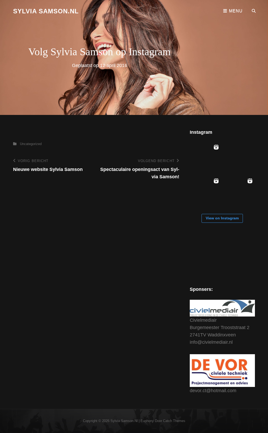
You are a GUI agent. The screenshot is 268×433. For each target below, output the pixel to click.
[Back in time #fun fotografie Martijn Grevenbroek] (239, 191)
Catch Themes (174, 421)
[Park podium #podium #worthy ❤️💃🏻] (205, 191)
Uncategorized (31, 144)
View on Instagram (222, 218)
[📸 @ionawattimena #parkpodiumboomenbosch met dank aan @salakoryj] (239, 158)
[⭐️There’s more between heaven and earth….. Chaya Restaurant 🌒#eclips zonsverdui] (205, 158)
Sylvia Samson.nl (46, 11)
